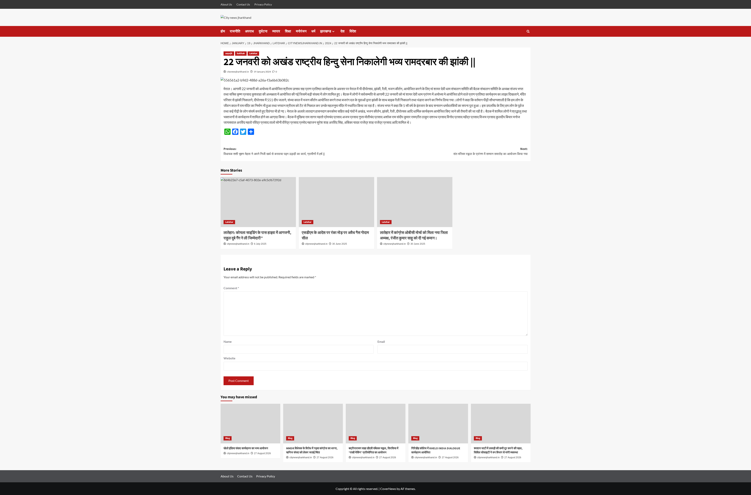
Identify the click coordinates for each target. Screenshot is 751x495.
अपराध (249, 31)
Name (228, 341)
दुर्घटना (263, 31)
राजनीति (235, 31)
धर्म (313, 31)
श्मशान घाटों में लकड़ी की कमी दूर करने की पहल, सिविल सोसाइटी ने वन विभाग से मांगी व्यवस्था (498, 450)
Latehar (253, 53)
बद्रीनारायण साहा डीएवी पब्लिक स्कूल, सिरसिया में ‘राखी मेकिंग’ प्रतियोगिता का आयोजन (373, 450)
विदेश (352, 31)
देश (342, 31)
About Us (226, 4)
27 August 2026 (262, 453)
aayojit (228, 53)
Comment (231, 288)
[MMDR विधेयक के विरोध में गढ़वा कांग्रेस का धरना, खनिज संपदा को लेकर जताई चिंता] (313, 423)
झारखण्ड (325, 31)
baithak (241, 53)
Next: (490, 151)
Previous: (274, 151)
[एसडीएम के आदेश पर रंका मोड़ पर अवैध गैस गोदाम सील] (336, 202)
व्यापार (276, 31)
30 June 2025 (339, 244)
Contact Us (243, 4)
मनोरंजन (301, 31)
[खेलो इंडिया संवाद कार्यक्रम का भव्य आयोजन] (250, 423)
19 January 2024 (262, 71)
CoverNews (388, 489)
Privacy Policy (263, 4)
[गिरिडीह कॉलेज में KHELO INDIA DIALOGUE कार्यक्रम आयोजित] (438, 423)
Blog (227, 438)
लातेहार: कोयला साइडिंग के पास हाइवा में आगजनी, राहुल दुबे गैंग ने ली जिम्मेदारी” (257, 235)
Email (381, 341)
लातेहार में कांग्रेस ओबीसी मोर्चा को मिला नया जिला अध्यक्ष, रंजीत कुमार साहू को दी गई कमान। (414, 235)
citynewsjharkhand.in (238, 71)
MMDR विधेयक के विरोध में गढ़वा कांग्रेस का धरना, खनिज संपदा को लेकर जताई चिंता (312, 450)
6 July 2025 (260, 244)
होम (223, 31)
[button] (528, 31)
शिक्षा (288, 31)
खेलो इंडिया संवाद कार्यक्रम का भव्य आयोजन (246, 448)
